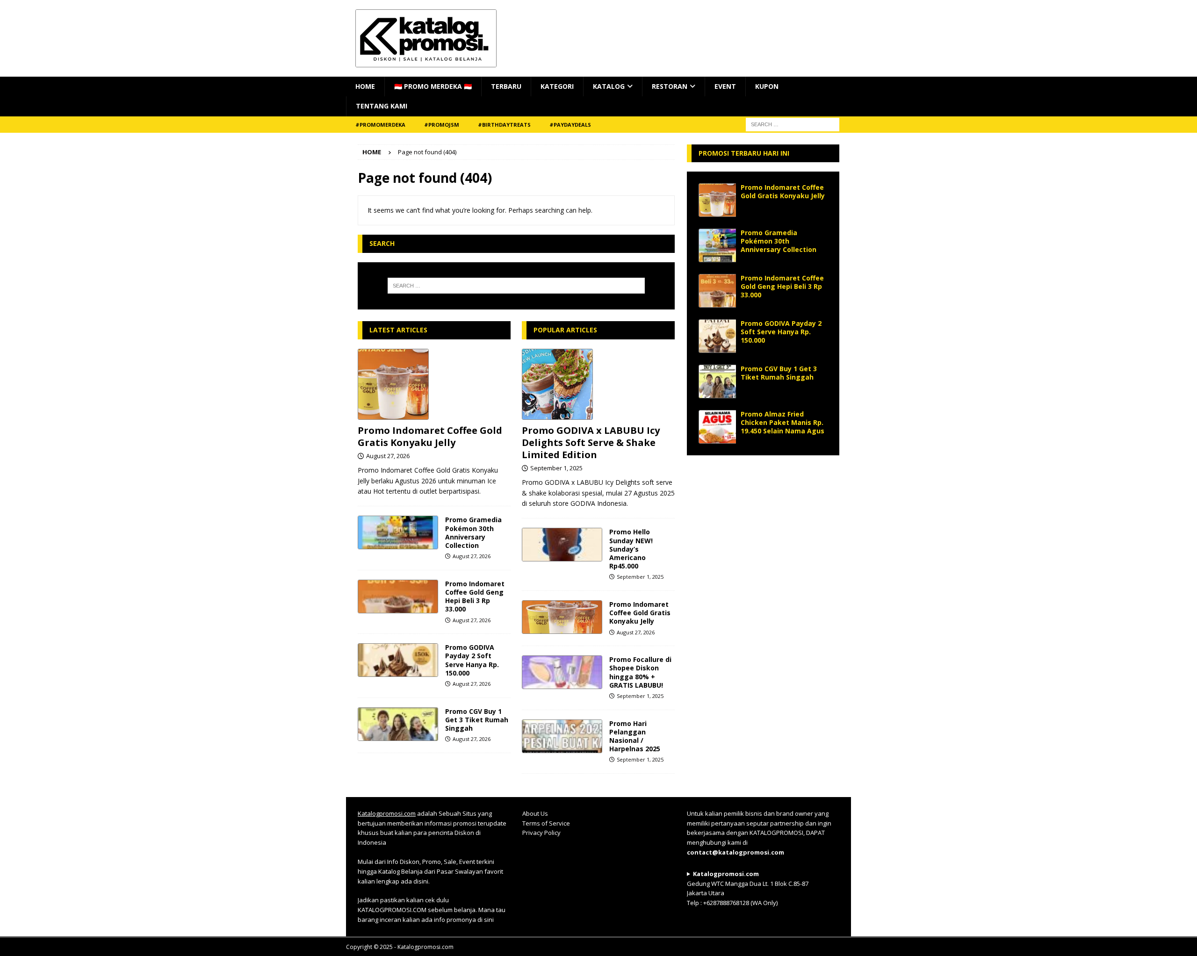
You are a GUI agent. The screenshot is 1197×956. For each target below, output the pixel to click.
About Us (535, 813)
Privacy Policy (541, 832)
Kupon (767, 86)
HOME (365, 86)
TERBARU (506, 86)
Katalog (609, 86)
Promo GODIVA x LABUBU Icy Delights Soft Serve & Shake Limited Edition (591, 442)
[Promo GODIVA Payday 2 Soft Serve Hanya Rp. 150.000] (398, 660)
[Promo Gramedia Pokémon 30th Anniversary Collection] (398, 532)
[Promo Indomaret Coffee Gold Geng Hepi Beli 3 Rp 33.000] (398, 596)
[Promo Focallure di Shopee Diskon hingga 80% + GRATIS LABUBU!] (562, 672)
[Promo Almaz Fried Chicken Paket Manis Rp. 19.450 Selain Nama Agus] (717, 427)
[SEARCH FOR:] (792, 123)
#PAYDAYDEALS (570, 124)
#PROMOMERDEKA (380, 124)
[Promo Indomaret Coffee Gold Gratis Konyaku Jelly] (434, 384)
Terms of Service (546, 823)
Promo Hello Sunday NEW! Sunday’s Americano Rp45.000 (631, 548)
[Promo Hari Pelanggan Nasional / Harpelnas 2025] (562, 736)
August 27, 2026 (388, 456)
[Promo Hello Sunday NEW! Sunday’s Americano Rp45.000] (562, 544)
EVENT (725, 86)
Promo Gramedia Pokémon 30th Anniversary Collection (473, 532)
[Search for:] (516, 286)
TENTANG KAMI (381, 105)
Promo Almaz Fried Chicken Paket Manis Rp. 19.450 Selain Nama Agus (782, 422)
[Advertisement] (763, 525)
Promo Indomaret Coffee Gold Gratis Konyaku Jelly (430, 436)
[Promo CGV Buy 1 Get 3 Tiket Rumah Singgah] (398, 724)
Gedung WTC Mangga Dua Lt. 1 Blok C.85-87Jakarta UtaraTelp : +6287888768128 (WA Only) (747, 888)
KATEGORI (557, 86)
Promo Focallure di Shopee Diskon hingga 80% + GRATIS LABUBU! (640, 672)
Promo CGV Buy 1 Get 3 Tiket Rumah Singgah (476, 720)
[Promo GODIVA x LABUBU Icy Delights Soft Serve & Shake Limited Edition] (598, 384)
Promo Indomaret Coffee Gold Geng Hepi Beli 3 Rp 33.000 (475, 596)
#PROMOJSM (441, 124)
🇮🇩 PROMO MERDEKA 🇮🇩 (433, 86)
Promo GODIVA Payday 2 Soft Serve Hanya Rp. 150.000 (472, 660)
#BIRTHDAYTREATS (504, 124)
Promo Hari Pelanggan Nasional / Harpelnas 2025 (634, 736)
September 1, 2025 (556, 468)
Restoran (669, 86)
